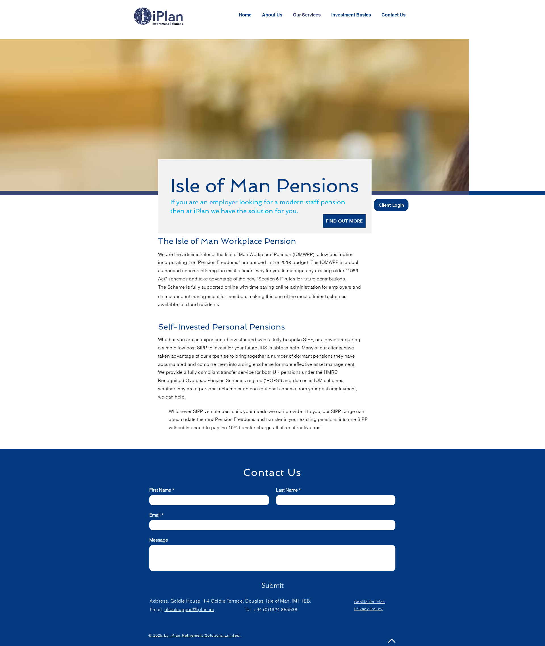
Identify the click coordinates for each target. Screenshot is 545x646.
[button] (394, 15)
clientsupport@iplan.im (189, 609)
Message (158, 540)
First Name (161, 490)
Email (156, 515)
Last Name (288, 490)
